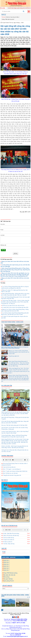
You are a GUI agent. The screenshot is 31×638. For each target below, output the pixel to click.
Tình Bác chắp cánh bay (8, 543)
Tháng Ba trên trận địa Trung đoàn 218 (12, 475)
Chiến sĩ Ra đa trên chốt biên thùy (11, 535)
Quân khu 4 (6, 566)
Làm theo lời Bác (15, 17)
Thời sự (3, 14)
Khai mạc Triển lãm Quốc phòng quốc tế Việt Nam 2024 (14, 425)
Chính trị (8, 17)
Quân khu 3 (6, 564)
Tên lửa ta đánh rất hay (8, 537)
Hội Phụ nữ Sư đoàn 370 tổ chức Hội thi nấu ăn (13, 305)
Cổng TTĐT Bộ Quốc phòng (10, 573)
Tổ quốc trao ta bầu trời (8, 539)
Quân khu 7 (6, 570)
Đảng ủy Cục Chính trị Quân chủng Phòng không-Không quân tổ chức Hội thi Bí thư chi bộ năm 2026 (19, 352)
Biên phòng (6, 577)
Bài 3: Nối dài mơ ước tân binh (10, 473)
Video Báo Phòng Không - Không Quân (12, 322)
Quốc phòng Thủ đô (9, 580)
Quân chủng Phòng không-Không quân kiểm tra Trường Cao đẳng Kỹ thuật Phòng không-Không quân (14, 347)
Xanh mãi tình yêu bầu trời (9, 467)
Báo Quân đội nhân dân (9, 575)
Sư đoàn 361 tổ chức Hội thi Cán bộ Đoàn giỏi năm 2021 (15, 307)
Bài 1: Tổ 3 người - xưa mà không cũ (11, 469)
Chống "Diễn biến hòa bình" (8, 19)
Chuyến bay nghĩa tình (14, 356)
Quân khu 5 (6, 568)
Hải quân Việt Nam (8, 579)
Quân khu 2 (6, 562)
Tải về (28, 533)
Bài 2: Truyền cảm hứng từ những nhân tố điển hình (15, 471)
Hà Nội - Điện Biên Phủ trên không (11, 533)
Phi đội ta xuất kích (7, 541)
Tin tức (3, 17)
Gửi (16, 253)
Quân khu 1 (6, 560)
